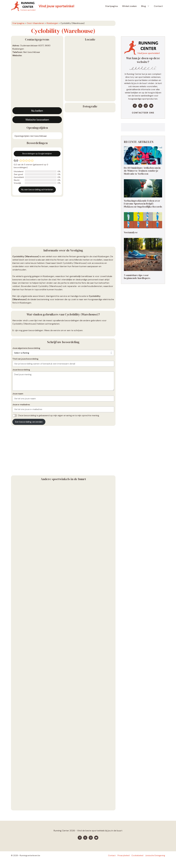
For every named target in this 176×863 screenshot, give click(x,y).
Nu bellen (37, 110)
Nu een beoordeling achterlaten (37, 189)
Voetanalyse (131, 232)
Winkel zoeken (129, 6)
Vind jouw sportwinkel (56, 6)
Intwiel (16, 545)
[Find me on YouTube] (151, 106)
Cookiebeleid (137, 855)
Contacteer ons (143, 112)
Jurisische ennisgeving (155, 855)
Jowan (16, 741)
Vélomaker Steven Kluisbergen (29, 610)
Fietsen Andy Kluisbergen (26, 806)
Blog (143, 6)
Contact (158, 6)
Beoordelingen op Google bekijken (37, 153)
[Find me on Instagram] (146, 106)
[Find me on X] (140, 106)
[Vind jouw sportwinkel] (24, 6)
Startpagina (111, 6)
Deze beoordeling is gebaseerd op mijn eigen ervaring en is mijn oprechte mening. (58, 415)
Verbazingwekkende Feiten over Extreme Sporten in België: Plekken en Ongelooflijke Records (143, 203)
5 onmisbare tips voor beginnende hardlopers (137, 276)
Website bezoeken (37, 119)
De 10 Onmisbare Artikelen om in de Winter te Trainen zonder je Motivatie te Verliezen (142, 170)
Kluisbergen (52, 23)
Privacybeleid (124, 855)
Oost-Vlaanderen (35, 23)
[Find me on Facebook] (135, 106)
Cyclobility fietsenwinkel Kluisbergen (33, 676)
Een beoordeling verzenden (29, 421)
